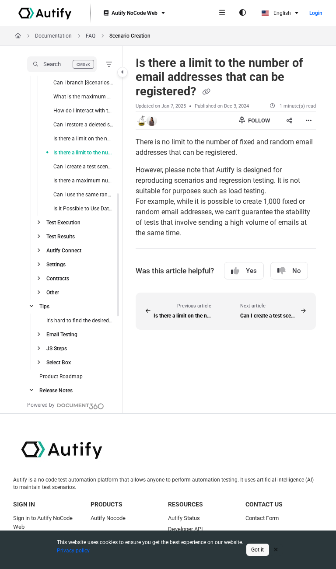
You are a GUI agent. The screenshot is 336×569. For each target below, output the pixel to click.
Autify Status (184, 518)
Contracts (57, 279)
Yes (251, 271)
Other (52, 293)
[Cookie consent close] (276, 549)
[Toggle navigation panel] (122, 72)
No (296, 271)
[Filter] (109, 64)
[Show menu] (222, 13)
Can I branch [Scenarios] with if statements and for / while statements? (83, 83)
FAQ (90, 36)
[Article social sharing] (290, 121)
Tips (44, 307)
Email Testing (61, 335)
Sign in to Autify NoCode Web (43, 522)
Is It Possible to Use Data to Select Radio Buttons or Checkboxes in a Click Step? (83, 209)
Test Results (60, 237)
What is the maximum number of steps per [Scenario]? (83, 97)
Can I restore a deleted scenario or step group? (83, 125)
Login (315, 13)
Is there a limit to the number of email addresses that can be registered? (83, 153)
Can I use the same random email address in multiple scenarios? (83, 195)
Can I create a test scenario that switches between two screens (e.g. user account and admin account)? (83, 167)
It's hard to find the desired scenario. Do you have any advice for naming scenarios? (80, 321)
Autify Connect (63, 251)
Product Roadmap (61, 377)
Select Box (58, 363)
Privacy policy (73, 551)
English (281, 13)
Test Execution (63, 223)
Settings (56, 265)
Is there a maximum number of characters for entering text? (83, 181)
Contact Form (262, 518)
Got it (257, 550)
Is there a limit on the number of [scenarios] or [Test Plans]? (83, 139)
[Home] (45, 13)
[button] (62, 64)
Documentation (53, 36)
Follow (258, 120)
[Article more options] (309, 121)
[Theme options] (242, 13)
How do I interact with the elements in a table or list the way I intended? (83, 111)
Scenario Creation (129, 36)
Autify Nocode (108, 518)
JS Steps (56, 349)
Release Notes (56, 390)
